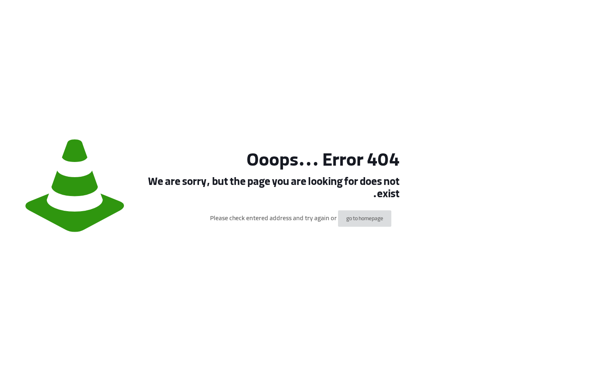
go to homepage (364, 218)
